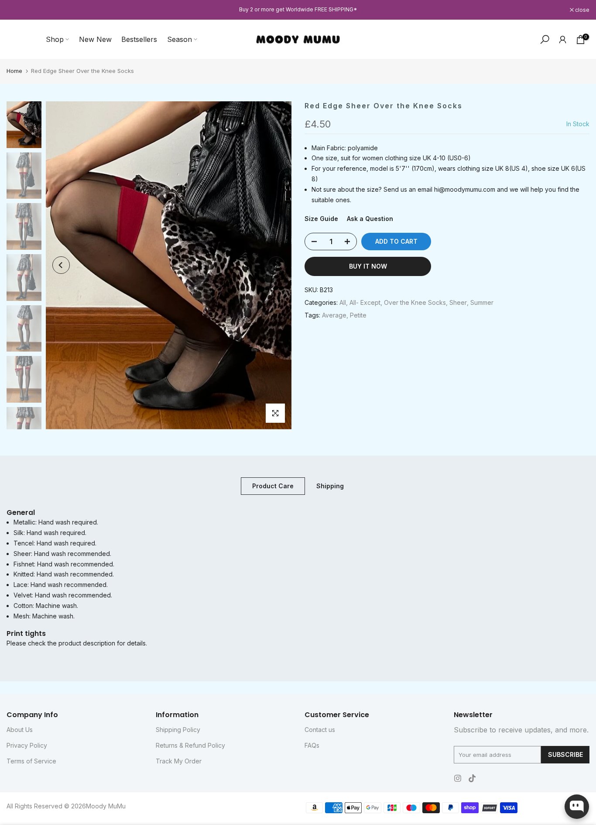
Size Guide (321, 219)
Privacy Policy (27, 745)
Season (179, 39)
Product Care (273, 485)
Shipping (330, 485)
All (342, 302)
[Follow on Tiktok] (472, 778)
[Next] (276, 265)
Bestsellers (139, 39)
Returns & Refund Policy (190, 745)
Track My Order (179, 761)
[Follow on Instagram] (458, 778)
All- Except (364, 302)
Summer (481, 302)
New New (95, 39)
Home (14, 70)
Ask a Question (370, 219)
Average (334, 315)
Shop (55, 39)
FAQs (312, 745)
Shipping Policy (178, 729)
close (18, 10)
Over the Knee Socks (415, 302)
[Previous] (61, 265)
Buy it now (368, 266)
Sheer (458, 302)
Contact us (320, 729)
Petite (358, 315)
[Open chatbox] (577, 806)
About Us (20, 729)
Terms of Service (31, 761)
